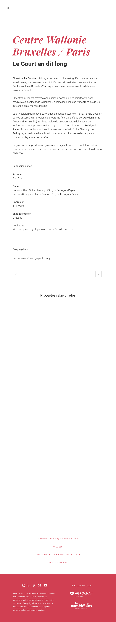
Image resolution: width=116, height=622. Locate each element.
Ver (34, 323)
